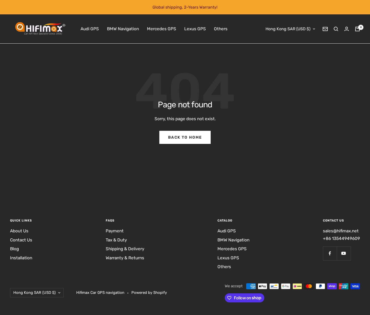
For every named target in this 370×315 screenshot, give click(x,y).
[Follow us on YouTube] (344, 253)
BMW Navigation (123, 28)
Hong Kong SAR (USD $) (288, 28)
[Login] (346, 29)
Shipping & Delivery (125, 248)
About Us (19, 230)
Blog (14, 248)
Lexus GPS (195, 28)
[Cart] (357, 29)
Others (221, 28)
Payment (115, 230)
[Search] (336, 29)
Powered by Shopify (149, 292)
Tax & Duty (116, 239)
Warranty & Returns (125, 257)
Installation (21, 257)
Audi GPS (90, 28)
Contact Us (21, 239)
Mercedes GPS (161, 28)
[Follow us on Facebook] (330, 253)
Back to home (185, 137)
